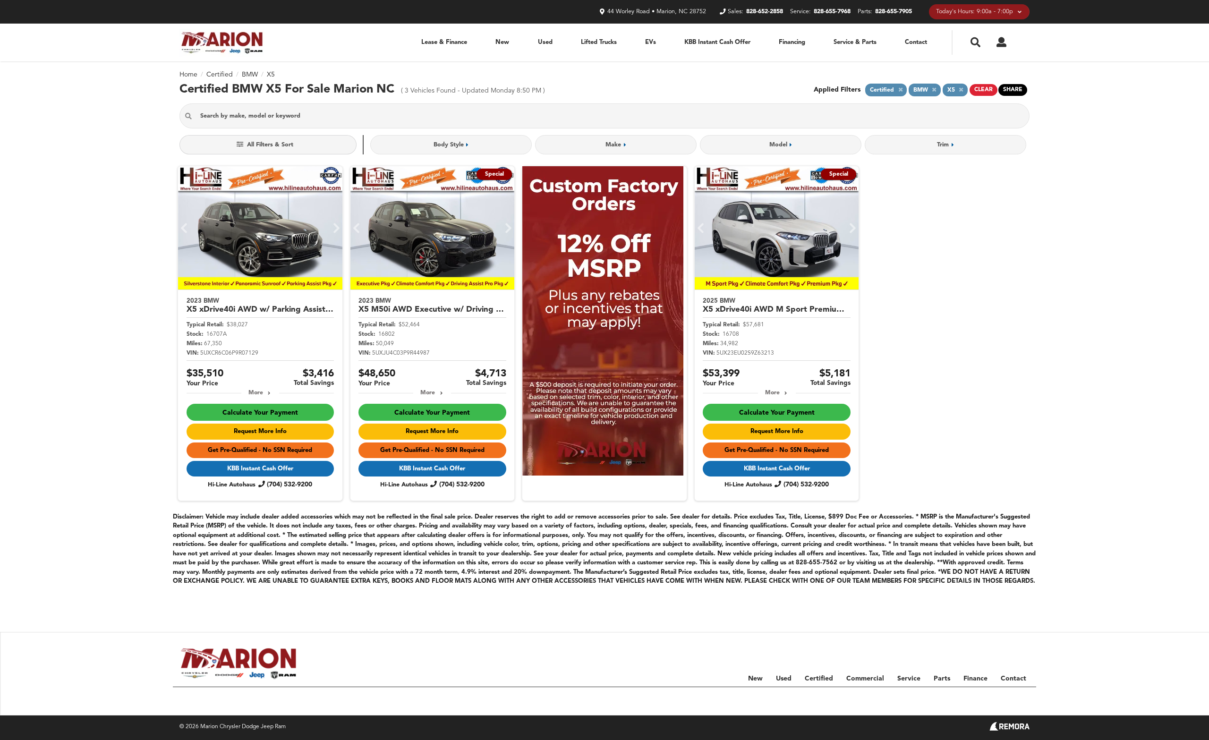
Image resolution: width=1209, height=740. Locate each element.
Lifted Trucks (599, 42)
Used (545, 42)
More (255, 393)
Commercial (865, 678)
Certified (819, 678)
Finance (975, 678)
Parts (942, 678)
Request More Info (260, 431)
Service (908, 678)
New (502, 42)
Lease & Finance (444, 42)
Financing (792, 42)
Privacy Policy (967, 698)
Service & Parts (855, 42)
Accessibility (1014, 698)
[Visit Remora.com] (1009, 728)
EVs (650, 42)
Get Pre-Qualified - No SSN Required (260, 450)
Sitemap (925, 698)
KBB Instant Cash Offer (717, 42)
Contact (916, 42)
